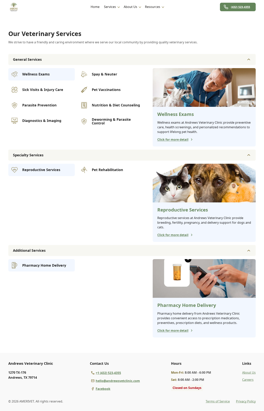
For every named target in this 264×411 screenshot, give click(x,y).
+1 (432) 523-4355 (108, 373)
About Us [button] (130, 7)
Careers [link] (248, 380)
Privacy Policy (246, 401)
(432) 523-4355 (240, 7)
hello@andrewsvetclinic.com (118, 381)
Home (95, 7)
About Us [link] (249, 372)
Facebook (103, 389)
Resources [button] (152, 7)
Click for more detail (172, 139)
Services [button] (110, 7)
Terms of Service (218, 401)
